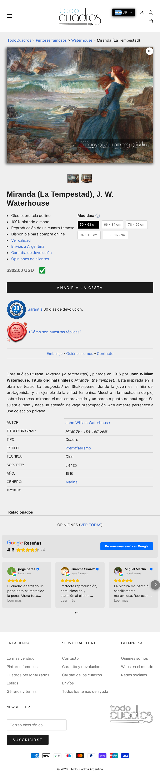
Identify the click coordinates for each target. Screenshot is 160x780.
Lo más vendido (21, 658)
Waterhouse (81, 40)
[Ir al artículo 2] (86, 178)
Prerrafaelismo (78, 448)
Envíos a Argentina (27, 246)
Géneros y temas (21, 691)
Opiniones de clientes (30, 259)
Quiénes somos (79, 353)
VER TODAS (90, 525)
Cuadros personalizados (28, 675)
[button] (4, 585)
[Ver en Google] (11, 571)
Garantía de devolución (31, 252)
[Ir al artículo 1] (73, 178)
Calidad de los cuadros (82, 675)
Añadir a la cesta (80, 288)
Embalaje (54, 353)
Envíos (68, 683)
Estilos (12, 683)
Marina (71, 482)
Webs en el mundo (137, 666)
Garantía (35, 309)
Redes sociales (134, 675)
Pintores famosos (51, 40)
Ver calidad (21, 240)
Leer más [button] (14, 600)
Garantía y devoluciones (83, 666)
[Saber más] (97, 216)
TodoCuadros (19, 40)
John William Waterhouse (87, 422)
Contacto (105, 353)
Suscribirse (27, 740)
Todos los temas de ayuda (85, 691)
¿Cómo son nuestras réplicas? (55, 332)
